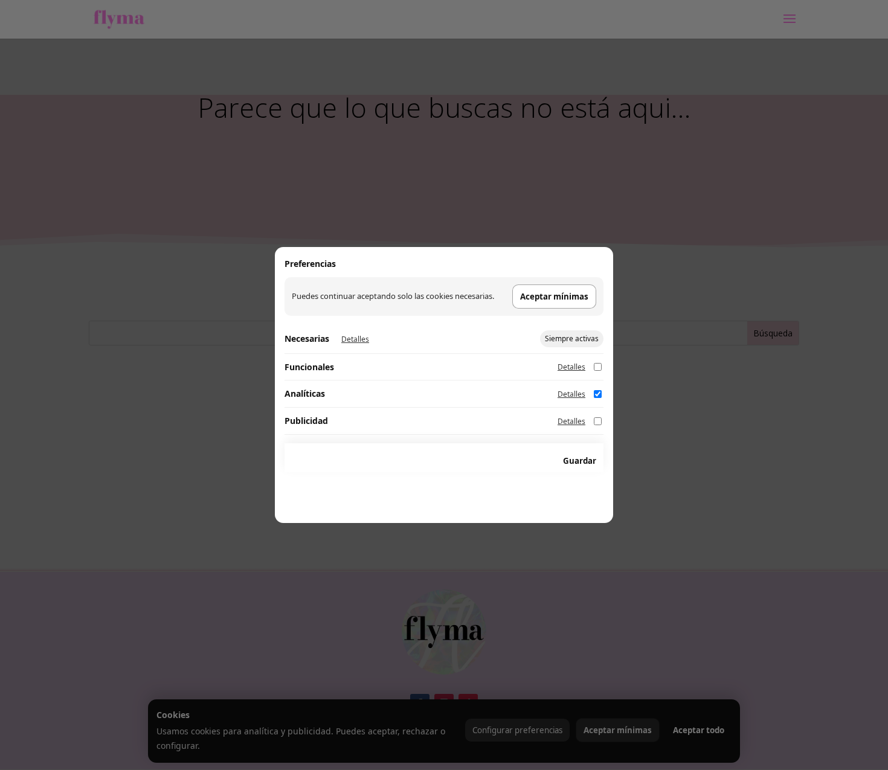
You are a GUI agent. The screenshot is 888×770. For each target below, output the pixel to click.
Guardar (579, 460)
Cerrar (531, 460)
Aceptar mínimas (554, 296)
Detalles (355, 339)
